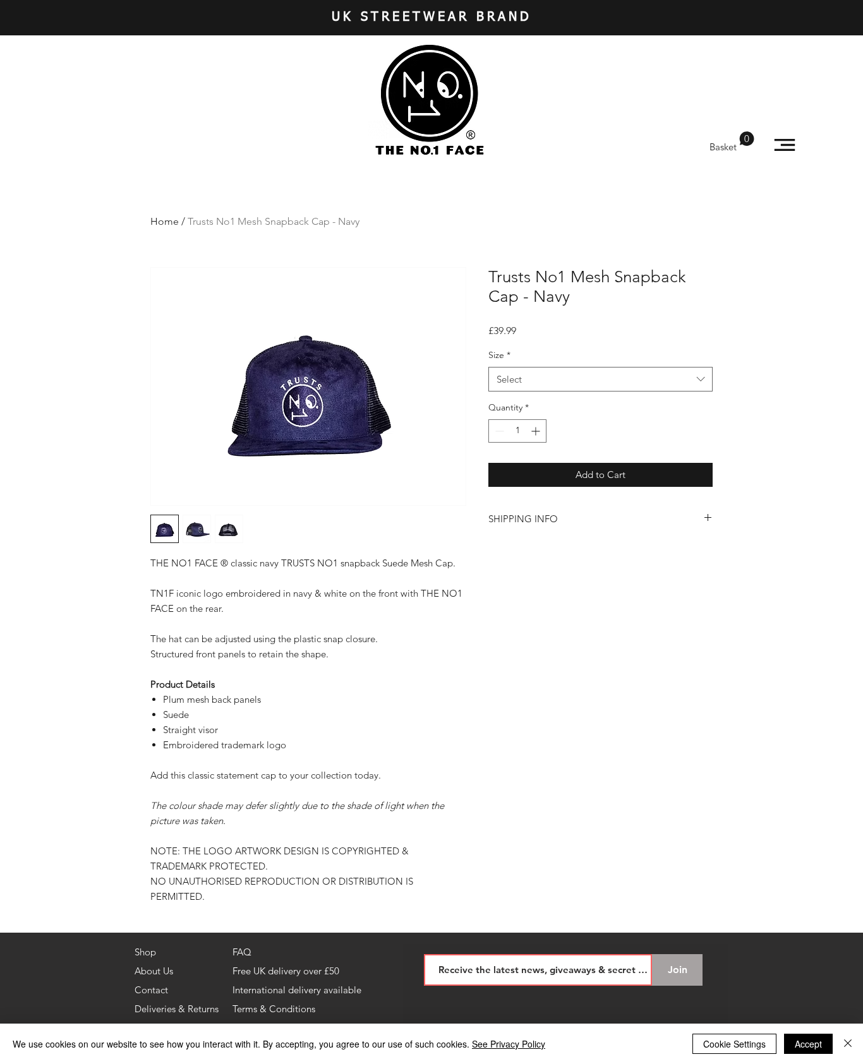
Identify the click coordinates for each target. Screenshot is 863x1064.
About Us (154, 971)
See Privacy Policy (508, 1043)
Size (499, 355)
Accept (808, 1043)
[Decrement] (498, 431)
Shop (145, 952)
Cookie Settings (734, 1043)
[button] (731, 142)
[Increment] (537, 431)
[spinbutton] (517, 431)
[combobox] (600, 379)
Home (164, 221)
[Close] (847, 1044)
